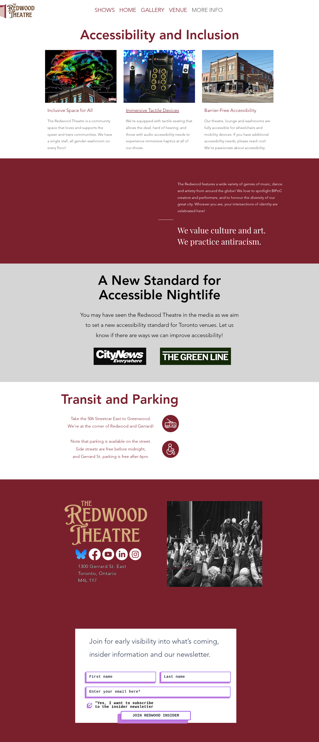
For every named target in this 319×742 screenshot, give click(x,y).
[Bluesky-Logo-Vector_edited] (81, 554)
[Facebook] (95, 554)
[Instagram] (135, 554)
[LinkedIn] (122, 554)
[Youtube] (108, 554)
